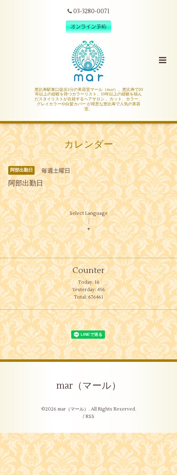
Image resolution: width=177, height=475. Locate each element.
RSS (90, 416)
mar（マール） (88, 386)
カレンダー (88, 144)
